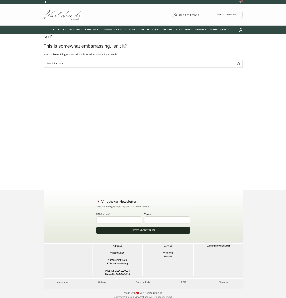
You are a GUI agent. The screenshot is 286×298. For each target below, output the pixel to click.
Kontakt (168, 257)
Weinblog (168, 253)
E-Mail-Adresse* (103, 214)
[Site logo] (63, 15)
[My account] (241, 30)
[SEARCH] (239, 64)
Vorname (147, 214)
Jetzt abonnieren (143, 230)
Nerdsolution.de (153, 293)
